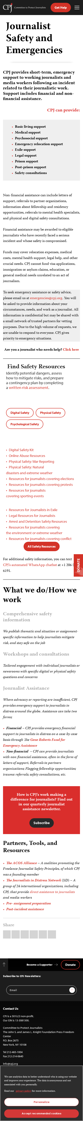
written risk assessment (28, 387)
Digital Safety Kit (21, 450)
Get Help (61, 7)
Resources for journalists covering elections (41, 478)
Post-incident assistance (25, 909)
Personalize (41, 1102)
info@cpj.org (10, 1063)
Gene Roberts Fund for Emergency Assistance (34, 743)
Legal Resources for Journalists (32, 515)
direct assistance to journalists (52, 892)
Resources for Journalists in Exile (33, 509)
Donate (70, 965)
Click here (71, 350)
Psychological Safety (24, 424)
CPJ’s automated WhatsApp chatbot (30, 565)
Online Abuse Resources (27, 455)
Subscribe (41, 822)
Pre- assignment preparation (28, 904)
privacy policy (23, 1091)
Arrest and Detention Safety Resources (38, 521)
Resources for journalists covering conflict (40, 538)
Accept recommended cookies (41, 1113)
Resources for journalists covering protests (41, 484)
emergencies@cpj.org (46, 298)
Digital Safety (19, 413)
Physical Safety (50, 413)
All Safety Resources (42, 546)
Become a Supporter (39, 964)
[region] (41, 1093)
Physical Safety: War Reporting (31, 461)
